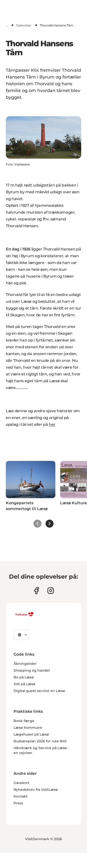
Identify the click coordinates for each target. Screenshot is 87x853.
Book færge (24, 721)
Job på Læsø (24, 684)
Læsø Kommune (28, 727)
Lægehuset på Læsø (31, 734)
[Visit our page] (36, 590)
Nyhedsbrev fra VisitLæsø (36, 789)
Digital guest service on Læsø (39, 691)
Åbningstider (25, 663)
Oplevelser (23, 25)
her (52, 424)
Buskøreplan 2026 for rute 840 (40, 741)
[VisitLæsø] (24, 614)
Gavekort (21, 783)
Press (18, 803)
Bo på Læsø (24, 677)
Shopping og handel (32, 670)
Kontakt (21, 796)
